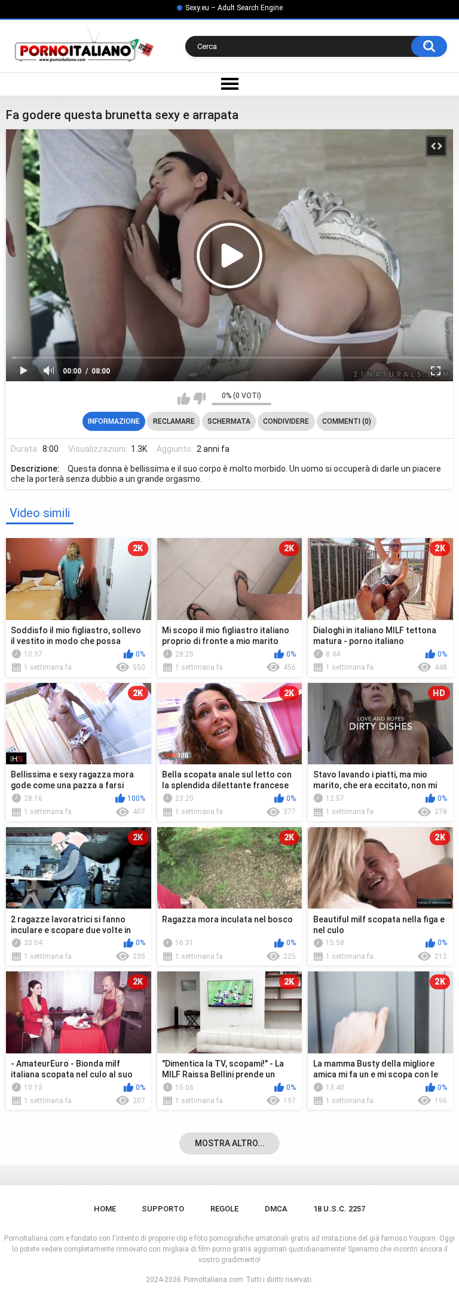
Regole (224, 1208)
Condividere (286, 421)
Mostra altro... (230, 1143)
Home (105, 1208)
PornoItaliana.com (213, 1279)
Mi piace (184, 399)
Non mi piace (199, 399)
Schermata (228, 421)
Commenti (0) (346, 421)
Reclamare (174, 421)
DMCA (276, 1208)
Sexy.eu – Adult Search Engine (234, 8)
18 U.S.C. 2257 (339, 1208)
